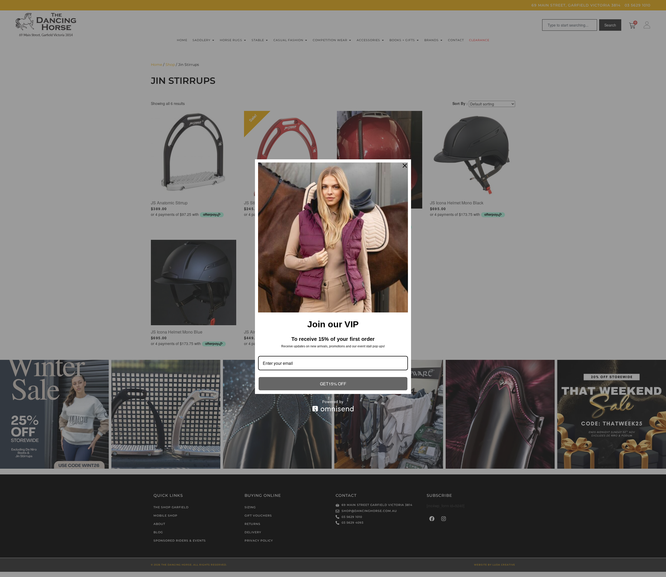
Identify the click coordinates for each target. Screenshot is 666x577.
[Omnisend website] (333, 406)
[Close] (405, 165)
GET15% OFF (333, 384)
